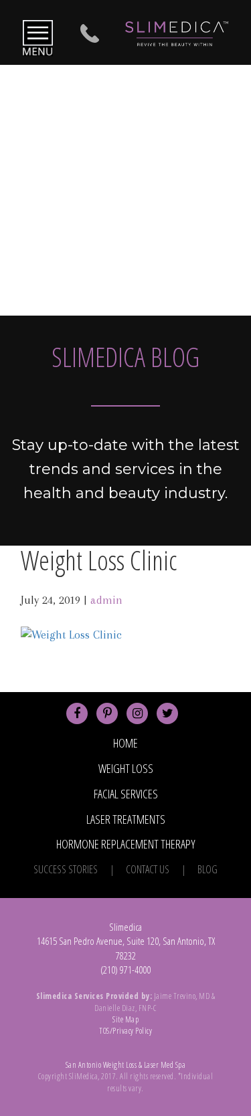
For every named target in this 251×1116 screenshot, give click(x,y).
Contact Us (147, 869)
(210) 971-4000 (125, 969)
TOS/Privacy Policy (125, 1030)
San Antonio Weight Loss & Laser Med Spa (126, 1065)
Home (125, 743)
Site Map (125, 1019)
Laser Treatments (125, 819)
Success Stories (65, 869)
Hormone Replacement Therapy (125, 844)
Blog (207, 869)
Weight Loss (125, 768)
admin (106, 599)
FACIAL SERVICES (126, 794)
